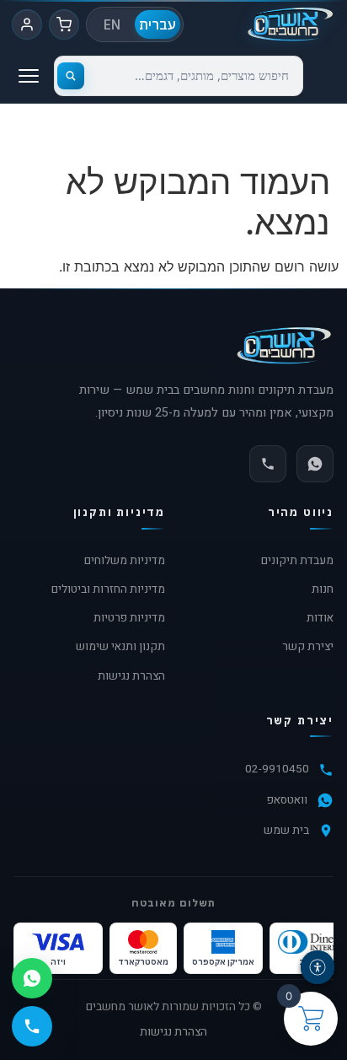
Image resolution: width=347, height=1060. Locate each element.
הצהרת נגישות (131, 676)
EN (112, 24)
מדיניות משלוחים (124, 560)
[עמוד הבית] (290, 24)
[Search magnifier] (70, 75)
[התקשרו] (267, 463)
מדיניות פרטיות (129, 618)
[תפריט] (28, 76)
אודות (320, 618)
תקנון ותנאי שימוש (120, 646)
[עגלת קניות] (64, 24)
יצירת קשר (308, 646)
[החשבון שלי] (27, 24)
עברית (157, 24)
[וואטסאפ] (315, 463)
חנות (323, 589)
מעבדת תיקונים (297, 560)
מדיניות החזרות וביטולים (108, 589)
